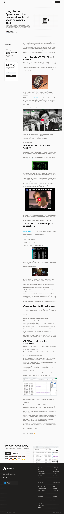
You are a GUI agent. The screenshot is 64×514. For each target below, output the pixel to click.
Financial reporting (41, 484)
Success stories (40, 496)
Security (39, 478)
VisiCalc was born (30, 158)
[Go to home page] (8, 468)
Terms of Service (12, 512)
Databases (54, 477)
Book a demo (55, 496)
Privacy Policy (5, 512)
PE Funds (54, 486)
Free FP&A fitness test (41, 498)
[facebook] (12, 42)
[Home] (6, 2)
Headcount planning (41, 490)
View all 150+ (55, 469)
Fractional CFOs (55, 490)
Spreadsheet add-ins (41, 473)
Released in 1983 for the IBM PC (29, 231)
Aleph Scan (27, 372)
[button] (18, 2)
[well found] (8, 477)
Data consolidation (41, 471)
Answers (39, 507)
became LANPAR (34, 97)
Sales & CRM (55, 475)
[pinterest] (10, 42)
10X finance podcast (41, 501)
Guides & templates (41, 505)
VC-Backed (55, 488)
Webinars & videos (41, 503)
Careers (54, 501)
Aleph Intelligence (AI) (41, 477)
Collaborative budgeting (42, 488)
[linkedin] (11, 42)
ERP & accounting (56, 471)
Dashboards (40, 475)
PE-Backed (55, 484)
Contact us (54, 498)
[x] (9, 42)
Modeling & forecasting (41, 486)
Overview (39, 469)
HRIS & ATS (55, 473)
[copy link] (13, 42)
